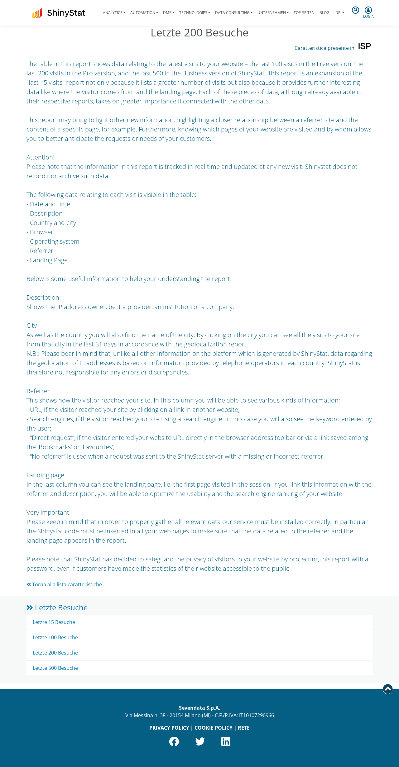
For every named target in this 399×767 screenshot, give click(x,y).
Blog (324, 12)
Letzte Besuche (60, 607)
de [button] (337, 12)
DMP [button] (167, 12)
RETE (244, 727)
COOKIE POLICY (214, 727)
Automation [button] (142, 12)
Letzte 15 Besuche (54, 622)
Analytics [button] (113, 12)
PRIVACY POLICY (169, 727)
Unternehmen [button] (271, 12)
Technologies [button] (193, 12)
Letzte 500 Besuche (55, 668)
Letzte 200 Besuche (55, 652)
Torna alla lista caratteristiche (66, 584)
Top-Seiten (304, 12)
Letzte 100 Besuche (55, 637)
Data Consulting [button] (232, 12)
